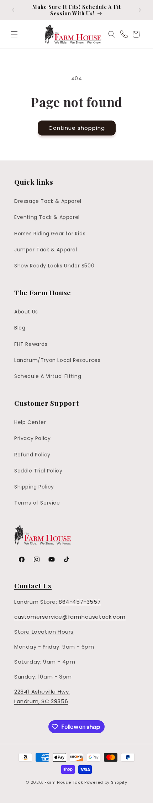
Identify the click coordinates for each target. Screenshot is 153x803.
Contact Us (33, 585)
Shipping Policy (34, 486)
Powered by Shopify (105, 782)
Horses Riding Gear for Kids (49, 233)
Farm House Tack (63, 782)
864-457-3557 (80, 601)
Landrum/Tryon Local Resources (57, 360)
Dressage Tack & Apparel (47, 201)
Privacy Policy (32, 438)
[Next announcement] (140, 10)
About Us (26, 311)
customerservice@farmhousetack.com (70, 616)
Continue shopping (76, 128)
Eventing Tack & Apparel (47, 217)
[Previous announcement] (13, 10)
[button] (14, 34)
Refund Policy (32, 454)
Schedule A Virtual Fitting (47, 376)
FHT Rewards (31, 344)
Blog (19, 327)
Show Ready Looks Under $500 (54, 265)
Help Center (30, 422)
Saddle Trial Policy (38, 470)
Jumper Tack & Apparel (45, 249)
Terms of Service (37, 502)
